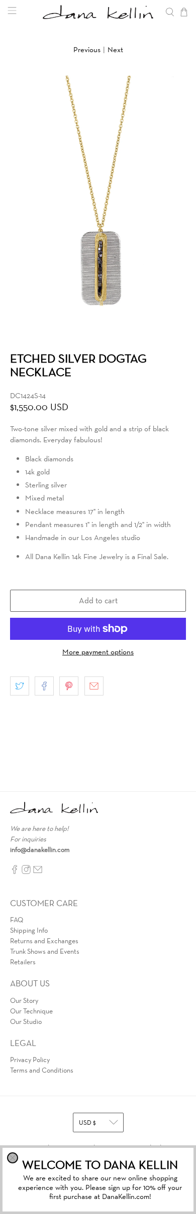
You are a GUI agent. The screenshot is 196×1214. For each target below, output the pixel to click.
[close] (13, 1158)
